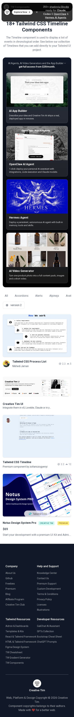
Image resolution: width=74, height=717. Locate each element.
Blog (8, 594)
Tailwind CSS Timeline (17, 462)
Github (9, 578)
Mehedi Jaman (20, 366)
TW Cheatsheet (14, 652)
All (6, 295)
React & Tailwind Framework (21, 636)
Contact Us (43, 578)
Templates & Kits (15, 631)
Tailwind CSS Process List (29, 361)
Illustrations (43, 609)
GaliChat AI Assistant (48, 626)
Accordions (21, 295)
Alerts (39, 295)
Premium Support (46, 583)
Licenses (41, 604)
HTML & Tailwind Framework (21, 641)
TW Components (15, 662)
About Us (10, 573)
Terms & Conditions (47, 594)
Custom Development (49, 588)
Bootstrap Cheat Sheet (49, 636)
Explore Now (20, 12)
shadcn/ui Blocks (59, 6)
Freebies (10, 583)
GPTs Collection (45, 631)
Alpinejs (54, 295)
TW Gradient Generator (18, 657)
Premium (11, 588)
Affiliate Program (15, 599)
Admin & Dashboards (17, 626)
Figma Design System (17, 647)
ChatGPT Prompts (47, 641)
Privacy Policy (44, 599)
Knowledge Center (47, 573)
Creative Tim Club (15, 604)
